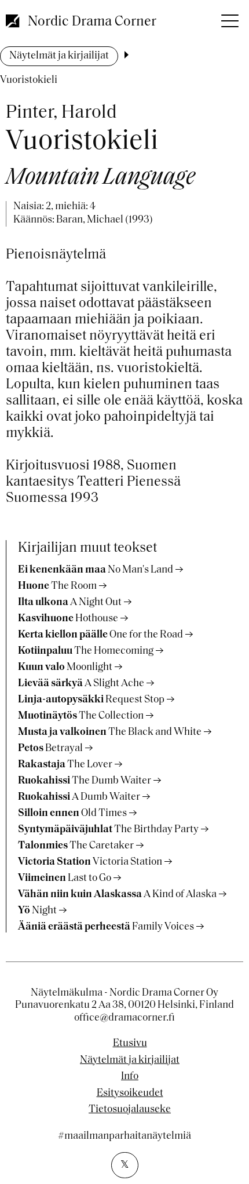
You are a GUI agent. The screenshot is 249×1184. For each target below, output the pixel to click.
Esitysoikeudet (130, 1093)
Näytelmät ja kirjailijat (59, 56)
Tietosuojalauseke (130, 1110)
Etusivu (130, 1044)
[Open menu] (228, 17)
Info (129, 1077)
